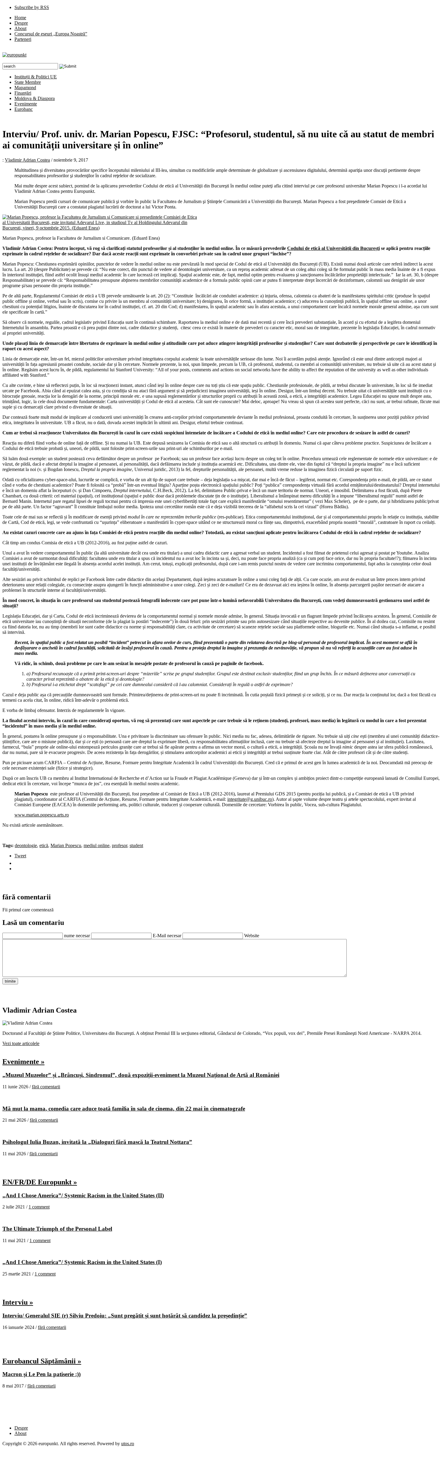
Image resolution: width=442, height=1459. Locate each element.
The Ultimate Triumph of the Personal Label (57, 1229)
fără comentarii (46, 1086)
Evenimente (25, 103)
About (20, 28)
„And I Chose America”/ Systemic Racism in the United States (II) (83, 1195)
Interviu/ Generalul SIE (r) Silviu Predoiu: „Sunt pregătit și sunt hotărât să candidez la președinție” (124, 1315)
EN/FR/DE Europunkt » (39, 1182)
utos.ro (127, 1443)
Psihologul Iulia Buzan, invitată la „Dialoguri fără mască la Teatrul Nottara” (97, 1142)
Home (20, 17)
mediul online (96, 845)
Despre (21, 23)
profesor (119, 845)
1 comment (39, 1206)
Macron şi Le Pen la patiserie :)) (41, 1374)
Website (251, 935)
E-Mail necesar (167, 935)
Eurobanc (23, 109)
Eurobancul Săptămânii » (41, 1361)
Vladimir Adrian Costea (27, 160)
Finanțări (22, 93)
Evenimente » (23, 1061)
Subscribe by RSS (31, 7)
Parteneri (22, 39)
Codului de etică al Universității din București (333, 248)
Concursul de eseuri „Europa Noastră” (50, 33)
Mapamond (25, 87)
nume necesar (77, 935)
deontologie (26, 845)
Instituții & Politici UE (35, 76)
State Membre (27, 82)
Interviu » (17, 1302)
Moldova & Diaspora (34, 98)
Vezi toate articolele (20, 1043)
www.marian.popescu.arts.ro (41, 814)
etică (43, 845)
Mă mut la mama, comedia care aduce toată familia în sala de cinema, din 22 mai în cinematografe (123, 1108)
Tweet (20, 855)
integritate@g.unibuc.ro (249, 799)
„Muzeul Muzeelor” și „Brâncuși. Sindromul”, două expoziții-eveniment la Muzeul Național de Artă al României (140, 1075)
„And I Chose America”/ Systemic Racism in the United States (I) (82, 1262)
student (136, 845)
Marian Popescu (66, 845)
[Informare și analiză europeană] (14, 54)
